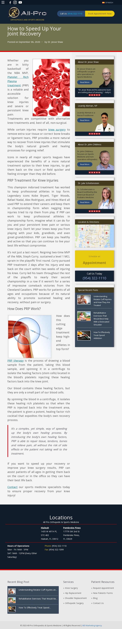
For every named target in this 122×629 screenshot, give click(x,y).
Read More (84, 82)
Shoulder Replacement (76, 598)
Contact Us (98, 603)
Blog (95, 598)
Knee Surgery (71, 588)
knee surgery (57, 129)
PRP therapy (15, 360)
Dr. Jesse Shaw (55, 41)
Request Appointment (103, 588)
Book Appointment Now (100, 13)
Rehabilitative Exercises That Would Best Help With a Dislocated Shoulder (101, 318)
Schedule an (94, 260)
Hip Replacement (73, 593)
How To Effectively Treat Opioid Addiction (102, 335)
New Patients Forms (103, 593)
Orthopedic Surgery (74, 603)
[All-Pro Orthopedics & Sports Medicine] (27, 12)
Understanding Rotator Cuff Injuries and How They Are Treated (103, 301)
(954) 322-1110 (75, 13)
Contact (12, 487)
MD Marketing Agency (92, 625)
